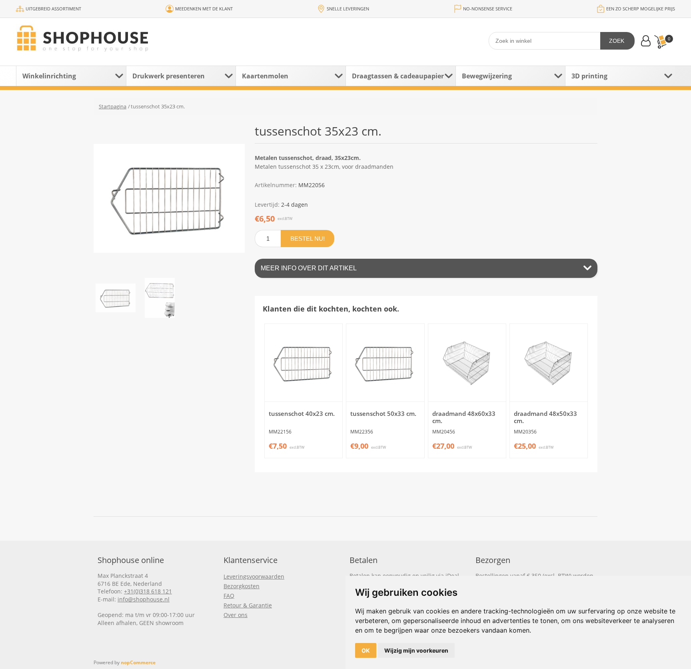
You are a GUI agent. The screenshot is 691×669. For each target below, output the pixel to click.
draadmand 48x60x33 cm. (463, 417)
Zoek (616, 41)
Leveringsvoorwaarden (254, 576)
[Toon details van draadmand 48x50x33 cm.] (548, 362)
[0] (660, 42)
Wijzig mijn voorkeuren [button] (416, 650)
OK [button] (365, 650)
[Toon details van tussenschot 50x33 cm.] (385, 362)
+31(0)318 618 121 (148, 591)
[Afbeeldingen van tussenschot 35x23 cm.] (116, 298)
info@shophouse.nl (144, 599)
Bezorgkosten (242, 586)
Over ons (236, 615)
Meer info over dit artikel (309, 268)
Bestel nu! (307, 238)
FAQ (229, 595)
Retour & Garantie (248, 605)
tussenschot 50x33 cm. (383, 413)
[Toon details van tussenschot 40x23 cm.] (303, 362)
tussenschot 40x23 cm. (302, 413)
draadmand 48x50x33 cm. (545, 417)
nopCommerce (138, 662)
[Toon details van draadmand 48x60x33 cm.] (467, 362)
